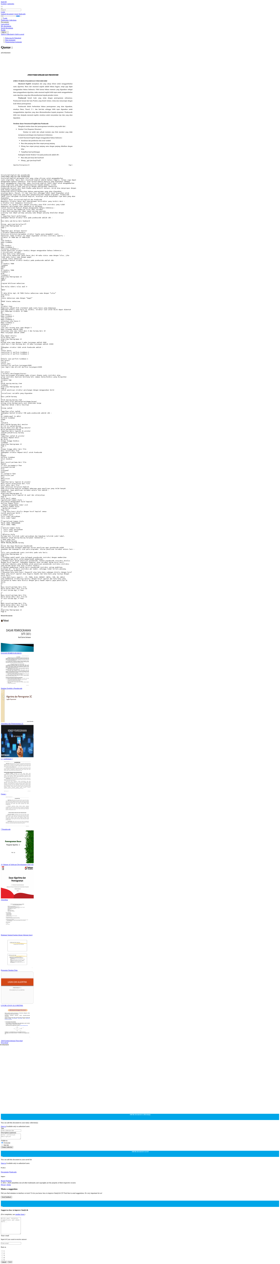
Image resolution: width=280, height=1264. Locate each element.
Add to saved (19, 34)
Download (4, 1043)
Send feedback (6, 1197)
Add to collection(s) (8, 34)
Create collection (7, 1147)
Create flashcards (19, 14)
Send (10, 1262)
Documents (5, 1172)
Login (3, 12)
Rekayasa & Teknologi (13, 38)
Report (3, 1181)
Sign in (3, 1126)
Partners (9, 1181)
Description (8, 1133)
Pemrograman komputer (13, 42)
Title (2, 1128)
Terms (9, 1185)
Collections (12, 20)
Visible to (4, 1141)
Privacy (4, 1185)
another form (20, 1214)
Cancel (4, 1262)
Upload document (7, 14)
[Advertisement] (66, 59)
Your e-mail (5, 1236)
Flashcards (5, 20)
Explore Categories (7, 4)
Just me (6, 1145)
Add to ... (5, 32)
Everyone (7, 1143)
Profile (3, 30)
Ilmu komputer (10, 40)
